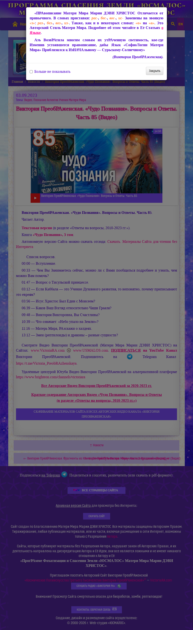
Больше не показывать (52, 71)
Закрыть (154, 71)
